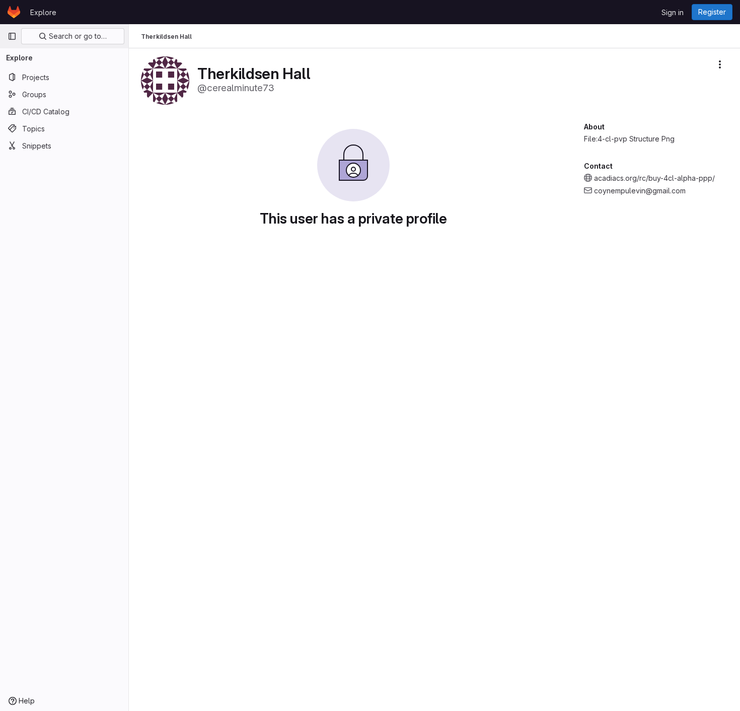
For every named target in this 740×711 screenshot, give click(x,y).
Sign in (672, 12)
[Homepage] (14, 12)
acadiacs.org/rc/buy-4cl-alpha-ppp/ (654, 178)
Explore (43, 12)
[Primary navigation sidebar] (12, 36)
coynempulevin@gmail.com (640, 190)
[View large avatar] (165, 80)
